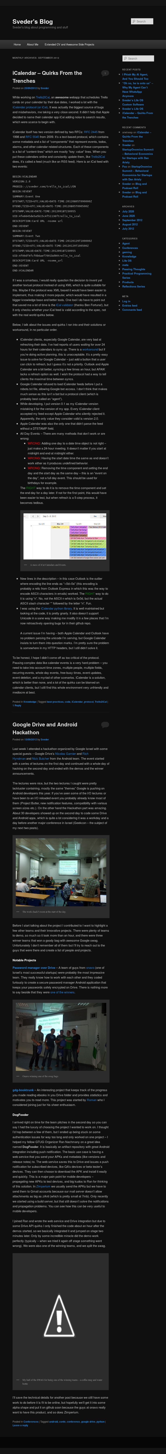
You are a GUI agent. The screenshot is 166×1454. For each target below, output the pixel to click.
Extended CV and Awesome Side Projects (69, 44)
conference (73, 1421)
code (67, 701)
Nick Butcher (40, 758)
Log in (126, 301)
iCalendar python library (56, 608)
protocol (89, 701)
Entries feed (129, 305)
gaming (127, 252)
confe (62, 1421)
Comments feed (132, 310)
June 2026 (128, 216)
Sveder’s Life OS (132, 109)
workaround (90, 349)
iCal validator (64, 305)
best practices (55, 701)
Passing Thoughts (133, 269)
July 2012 (128, 228)
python (100, 1421)
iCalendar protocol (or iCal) (30, 107)
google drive (88, 1421)
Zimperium (43, 1186)
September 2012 (132, 220)
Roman (92, 1100)
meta (125, 265)
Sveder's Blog (33, 21)
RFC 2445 (91, 132)
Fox (124, 166)
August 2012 (130, 224)
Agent (126, 243)
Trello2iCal (43, 97)
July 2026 (128, 211)
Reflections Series (133, 286)
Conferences (30, 1421)
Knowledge (29, 701)
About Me (32, 44)
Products (128, 282)
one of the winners (62, 992)
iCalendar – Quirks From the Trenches (136, 136)
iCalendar (77, 701)
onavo (90, 967)
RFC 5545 (32, 136)
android (53, 1421)
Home (17, 44)
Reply (17, 705)
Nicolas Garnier (65, 753)
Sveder (45, 88)
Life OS (127, 260)
